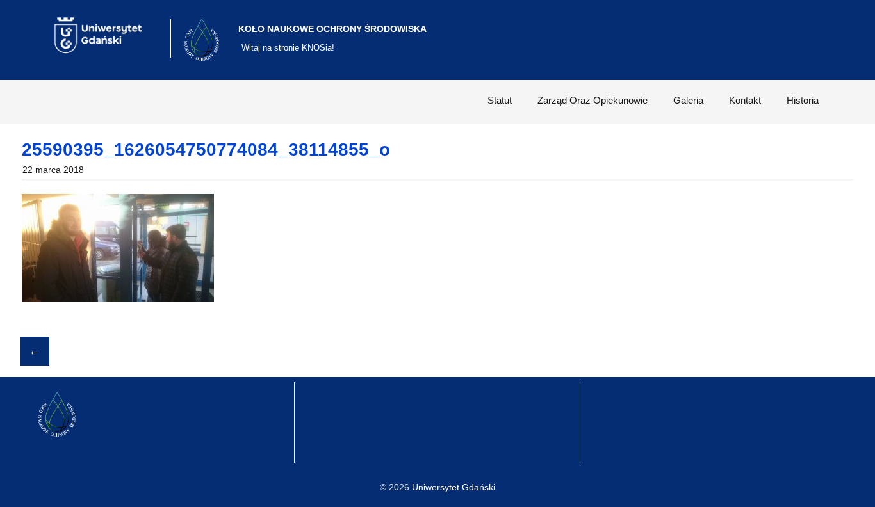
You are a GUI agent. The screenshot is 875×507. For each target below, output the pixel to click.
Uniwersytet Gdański (453, 487)
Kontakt (745, 100)
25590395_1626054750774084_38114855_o (206, 149)
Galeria (688, 100)
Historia (803, 100)
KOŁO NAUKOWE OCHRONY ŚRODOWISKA (332, 29)
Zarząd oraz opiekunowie (592, 100)
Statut (499, 100)
